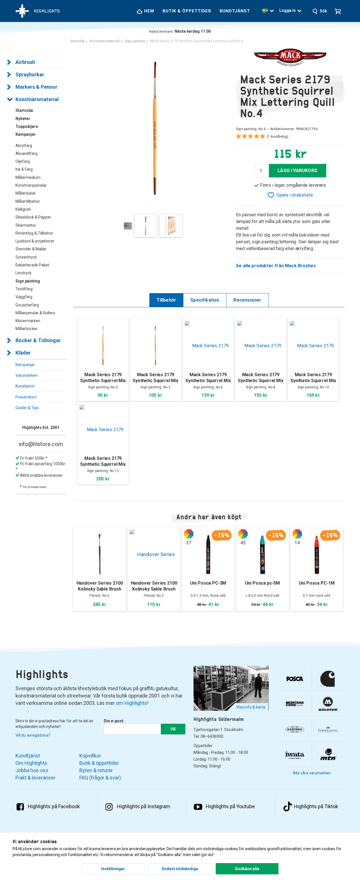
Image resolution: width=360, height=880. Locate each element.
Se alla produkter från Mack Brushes (276, 265)
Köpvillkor (90, 756)
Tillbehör (166, 300)
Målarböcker (26, 328)
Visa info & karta (250, 707)
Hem (148, 11)
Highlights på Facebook (54, 806)
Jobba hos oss (31, 770)
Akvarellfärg (26, 153)
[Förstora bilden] (154, 128)
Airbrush (25, 62)
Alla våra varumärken (312, 773)
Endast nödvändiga (180, 868)
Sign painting (27, 281)
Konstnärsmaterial (37, 99)
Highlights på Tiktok (316, 806)
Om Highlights (31, 763)
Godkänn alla (247, 868)
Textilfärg (24, 289)
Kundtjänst (235, 11)
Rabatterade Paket (32, 265)
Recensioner (247, 300)
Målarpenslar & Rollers (35, 313)
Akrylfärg (23, 145)
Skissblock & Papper (33, 217)
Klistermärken (27, 320)
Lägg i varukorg (297, 170)
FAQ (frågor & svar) (100, 778)
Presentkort (26, 397)
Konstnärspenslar (31, 185)
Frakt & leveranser (35, 778)
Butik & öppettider (187, 11)
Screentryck (26, 257)
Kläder (23, 353)
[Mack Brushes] (290, 57)
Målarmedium (27, 177)
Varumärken (26, 375)
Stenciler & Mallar (30, 249)
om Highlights (131, 703)
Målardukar (25, 193)
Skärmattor (25, 225)
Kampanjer (25, 364)
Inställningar (113, 868)
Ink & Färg (24, 169)
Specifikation (204, 300)
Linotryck (23, 273)
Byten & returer (96, 770)
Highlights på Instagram (143, 806)
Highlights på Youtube (230, 806)
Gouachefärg (27, 305)
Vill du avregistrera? (32, 735)
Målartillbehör (27, 201)
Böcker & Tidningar (38, 340)
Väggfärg (23, 297)
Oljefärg (22, 161)
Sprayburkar (29, 74)
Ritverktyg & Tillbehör (34, 233)
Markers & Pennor (36, 87)
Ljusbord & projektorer (35, 241)
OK (173, 729)
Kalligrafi (23, 209)
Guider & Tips (27, 408)
